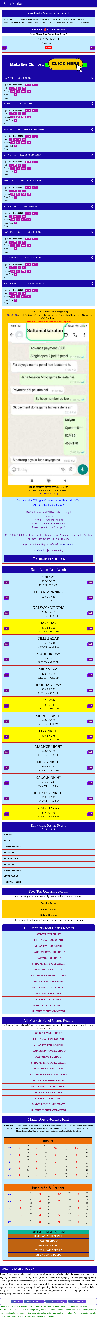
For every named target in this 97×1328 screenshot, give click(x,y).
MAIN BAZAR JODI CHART (48, 981)
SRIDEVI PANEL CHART (48, 1033)
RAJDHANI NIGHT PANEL (48, 1236)
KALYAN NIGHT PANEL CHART (48, 1086)
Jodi (4, 48)
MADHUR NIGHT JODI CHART (48, 1011)
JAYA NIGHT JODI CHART (48, 999)
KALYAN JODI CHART (49, 958)
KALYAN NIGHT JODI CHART (48, 987)
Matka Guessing (48, 909)
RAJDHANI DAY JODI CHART (49, 952)
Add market (40, 550)
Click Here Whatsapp (48, 493)
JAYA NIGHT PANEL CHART (48, 1098)
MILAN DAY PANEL (48, 1245)
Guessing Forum (48, 903)
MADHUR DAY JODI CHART (48, 1005)
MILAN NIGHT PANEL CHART (48, 1068)
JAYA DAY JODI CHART (48, 993)
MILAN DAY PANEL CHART (48, 1045)
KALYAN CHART (49, 1241)
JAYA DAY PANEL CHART (48, 1092)
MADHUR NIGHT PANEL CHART (48, 1110)
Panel (92, 48)
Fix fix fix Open (34, 1301)
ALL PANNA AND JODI (48, 1254)
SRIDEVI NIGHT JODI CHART (48, 963)
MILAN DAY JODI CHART (48, 946)
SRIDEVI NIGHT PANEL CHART (48, 1063)
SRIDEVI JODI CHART (48, 934)
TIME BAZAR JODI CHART (48, 940)
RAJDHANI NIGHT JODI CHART (48, 975)
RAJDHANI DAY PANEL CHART (49, 1051)
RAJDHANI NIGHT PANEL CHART (48, 1074)
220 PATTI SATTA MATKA (48, 1250)
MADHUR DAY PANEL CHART (48, 1104)
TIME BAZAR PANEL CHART (48, 1039)
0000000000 (11, 315)
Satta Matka (13, 3)
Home (17, 1301)
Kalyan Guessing (48, 915)
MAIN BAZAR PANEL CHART (48, 1080)
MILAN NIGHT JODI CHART (48, 969)
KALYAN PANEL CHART (48, 1057)
